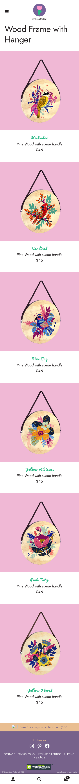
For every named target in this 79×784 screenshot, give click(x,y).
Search (39, 779)
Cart (60, 777)
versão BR (40, 757)
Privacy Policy (26, 754)
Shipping (69, 754)
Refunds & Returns (49, 754)
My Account (13, 779)
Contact (9, 754)
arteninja (73, 771)
